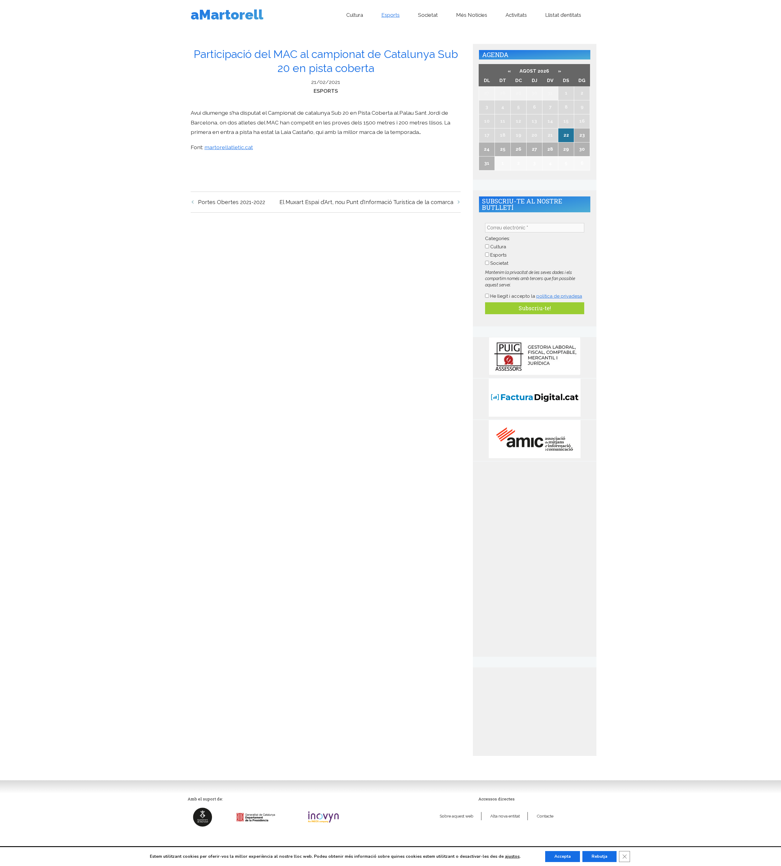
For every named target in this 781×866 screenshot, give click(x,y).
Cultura (354, 15)
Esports (390, 15)
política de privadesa (559, 296)
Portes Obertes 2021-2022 (231, 202)
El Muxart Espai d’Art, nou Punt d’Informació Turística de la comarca (366, 202)
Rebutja (599, 856)
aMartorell (227, 15)
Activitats (516, 15)
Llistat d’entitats (563, 15)
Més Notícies (471, 15)
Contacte (545, 816)
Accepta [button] (562, 856)
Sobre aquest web (456, 816)
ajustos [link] (512, 856)
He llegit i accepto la (535, 296)
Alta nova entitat (505, 816)
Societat (428, 15)
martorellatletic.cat (228, 147)
